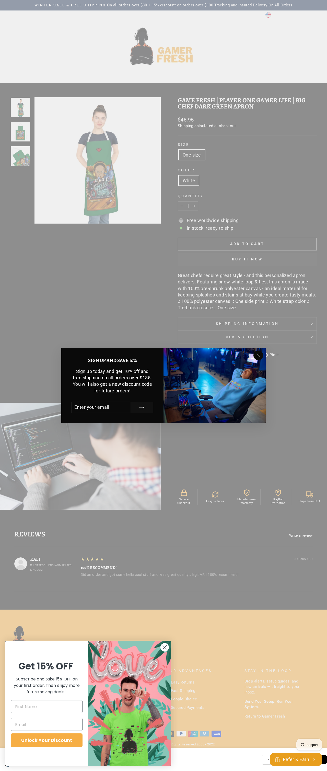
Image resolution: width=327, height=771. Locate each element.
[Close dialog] (164, 647)
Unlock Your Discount (46, 740)
